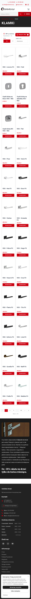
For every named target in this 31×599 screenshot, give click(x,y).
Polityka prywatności (18, 584)
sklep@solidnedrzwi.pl (13, 515)
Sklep (11, 19)
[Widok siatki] (6, 41)
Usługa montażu (6, 564)
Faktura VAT (5, 569)
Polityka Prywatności (7, 557)
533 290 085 (11, 510)
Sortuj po (18, 38)
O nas (3, 552)
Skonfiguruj (8, 73)
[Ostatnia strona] (28, 410)
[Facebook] (26, 4)
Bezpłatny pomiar (6, 567)
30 (21, 410)
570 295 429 (12, 513)
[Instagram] (28, 4)
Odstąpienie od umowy (8, 562)
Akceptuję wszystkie (15, 587)
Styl (4, 38)
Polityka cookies (6, 571)
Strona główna (5, 19)
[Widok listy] (12, 41)
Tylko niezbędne (15, 591)
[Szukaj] (20, 14)
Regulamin (4, 559)
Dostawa (4, 554)
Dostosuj (5, 595)
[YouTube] (12, 543)
